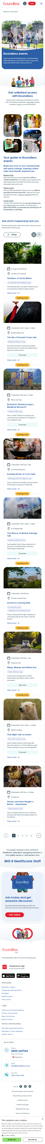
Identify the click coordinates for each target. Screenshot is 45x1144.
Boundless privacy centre (22, 1096)
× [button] (42, 1119)
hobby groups (11, 205)
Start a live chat (17, 1075)
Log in (19, 104)
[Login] (25, 3)
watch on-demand (25, 195)
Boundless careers (8, 987)
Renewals (5, 993)
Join (32, 3)
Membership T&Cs (22, 1109)
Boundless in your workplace (12, 1031)
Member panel (7, 996)
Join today (30, 102)
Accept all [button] (12, 1140)
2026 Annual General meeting (13, 1010)
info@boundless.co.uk (20, 1066)
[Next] (38, 835)
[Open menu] (41, 3)
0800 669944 (19, 1051)
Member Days (8, 175)
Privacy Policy (32, 1133)
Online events (8, 188)
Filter (14, 234)
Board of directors (8, 1016)
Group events (8, 201)
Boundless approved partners (13, 1028)
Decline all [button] (32, 1140)
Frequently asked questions (12, 990)
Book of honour (7, 1019)
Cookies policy (22, 1100)
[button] (22, 1135)
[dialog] (22, 1130)
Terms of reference (22, 1113)
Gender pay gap (22, 1104)
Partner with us (7, 1034)
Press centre (6, 999)
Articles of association (10, 1013)
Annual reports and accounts (22, 1091)
